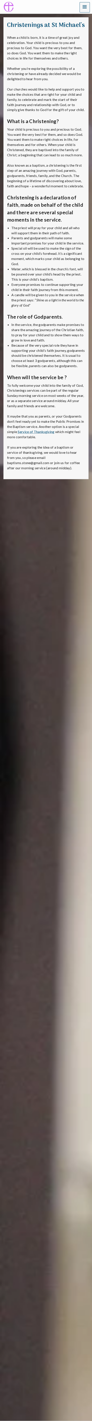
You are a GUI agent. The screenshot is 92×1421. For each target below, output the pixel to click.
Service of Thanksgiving (36, 432)
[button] (85, 7)
